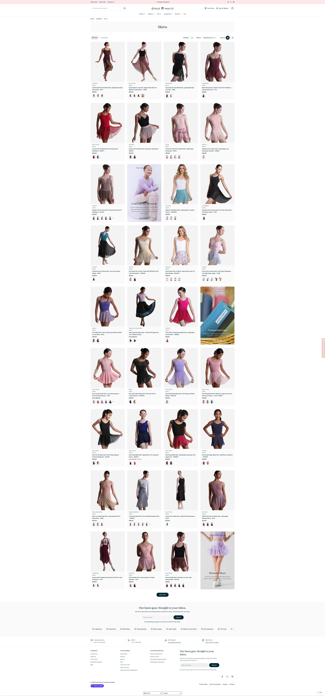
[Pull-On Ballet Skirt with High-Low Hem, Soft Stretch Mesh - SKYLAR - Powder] (171, 585)
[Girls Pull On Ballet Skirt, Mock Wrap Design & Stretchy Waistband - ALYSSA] (108, 429)
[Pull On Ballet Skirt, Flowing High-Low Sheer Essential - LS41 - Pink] (130, 585)
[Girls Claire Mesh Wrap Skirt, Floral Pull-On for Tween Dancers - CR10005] (144, 368)
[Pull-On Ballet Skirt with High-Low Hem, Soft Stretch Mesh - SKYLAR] (181, 551)
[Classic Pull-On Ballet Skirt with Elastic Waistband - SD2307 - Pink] (130, 157)
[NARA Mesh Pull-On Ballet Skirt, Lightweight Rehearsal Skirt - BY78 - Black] (212, 524)
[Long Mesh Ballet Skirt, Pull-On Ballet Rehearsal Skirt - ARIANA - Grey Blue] (130, 524)
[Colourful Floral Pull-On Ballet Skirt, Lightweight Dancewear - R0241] (181, 123)
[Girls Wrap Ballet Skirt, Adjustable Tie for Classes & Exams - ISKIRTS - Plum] (134, 463)
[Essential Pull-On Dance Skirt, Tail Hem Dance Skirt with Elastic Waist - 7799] (217, 184)
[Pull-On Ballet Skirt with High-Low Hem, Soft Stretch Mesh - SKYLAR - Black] (183, 585)
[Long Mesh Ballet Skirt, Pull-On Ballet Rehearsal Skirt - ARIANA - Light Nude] (138, 524)
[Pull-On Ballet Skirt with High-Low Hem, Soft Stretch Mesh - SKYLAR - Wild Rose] (167, 585)
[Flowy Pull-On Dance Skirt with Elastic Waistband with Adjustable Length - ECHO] (217, 245)
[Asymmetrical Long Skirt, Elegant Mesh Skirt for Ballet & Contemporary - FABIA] (144, 62)
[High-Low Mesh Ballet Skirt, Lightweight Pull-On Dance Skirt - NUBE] (108, 490)
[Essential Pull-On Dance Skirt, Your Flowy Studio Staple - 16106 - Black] (94, 279)
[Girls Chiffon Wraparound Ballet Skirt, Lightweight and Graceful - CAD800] (181, 306)
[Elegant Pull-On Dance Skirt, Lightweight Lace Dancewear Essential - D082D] (217, 123)
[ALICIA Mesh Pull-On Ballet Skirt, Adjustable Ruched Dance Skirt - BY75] (108, 62)
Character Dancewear (135, 328)
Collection (99, 19)
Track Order (102, 2)
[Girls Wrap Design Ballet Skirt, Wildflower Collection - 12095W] (217, 429)
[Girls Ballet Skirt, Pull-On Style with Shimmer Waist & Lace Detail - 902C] (108, 306)
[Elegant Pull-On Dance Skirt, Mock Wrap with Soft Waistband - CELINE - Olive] (106, 218)
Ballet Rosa (132, 83)
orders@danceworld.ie (174, 642)
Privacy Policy (203, 684)
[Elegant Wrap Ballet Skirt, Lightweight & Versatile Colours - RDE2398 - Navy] (175, 218)
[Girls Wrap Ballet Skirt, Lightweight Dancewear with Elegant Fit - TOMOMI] (181, 429)
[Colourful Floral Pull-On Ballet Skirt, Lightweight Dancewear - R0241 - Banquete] (179, 157)
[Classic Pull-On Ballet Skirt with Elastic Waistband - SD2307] (144, 123)
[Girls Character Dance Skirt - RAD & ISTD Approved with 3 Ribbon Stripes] (144, 306)
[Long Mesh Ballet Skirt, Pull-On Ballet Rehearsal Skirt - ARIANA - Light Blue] (134, 524)
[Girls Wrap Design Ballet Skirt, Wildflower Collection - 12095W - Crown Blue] (203, 463)
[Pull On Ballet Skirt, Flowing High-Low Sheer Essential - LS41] (144, 551)
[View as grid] (228, 38)
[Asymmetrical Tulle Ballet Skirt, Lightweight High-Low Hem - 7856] (181, 62)
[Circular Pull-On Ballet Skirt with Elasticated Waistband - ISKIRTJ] (108, 123)
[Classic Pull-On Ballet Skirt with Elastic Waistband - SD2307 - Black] (134, 157)
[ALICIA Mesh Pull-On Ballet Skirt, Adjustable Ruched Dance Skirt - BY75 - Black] (102, 95)
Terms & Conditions (215, 684)
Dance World (98, 682)
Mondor (94, 267)
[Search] (125, 8)
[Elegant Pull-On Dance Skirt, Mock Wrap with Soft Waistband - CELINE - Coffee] (94, 218)
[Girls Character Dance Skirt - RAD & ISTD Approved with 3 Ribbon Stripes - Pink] (134, 340)
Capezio (131, 267)
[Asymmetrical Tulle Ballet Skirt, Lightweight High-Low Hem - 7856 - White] (171, 95)
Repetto (204, 144)
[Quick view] (122, 45)
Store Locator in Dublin (212, 642)
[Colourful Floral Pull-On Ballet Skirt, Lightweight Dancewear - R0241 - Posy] (175, 157)
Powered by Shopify (109, 682)
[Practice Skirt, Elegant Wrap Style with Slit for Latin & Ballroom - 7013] (108, 551)
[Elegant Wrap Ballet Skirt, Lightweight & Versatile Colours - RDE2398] (181, 184)
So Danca (95, 83)
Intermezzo (168, 83)
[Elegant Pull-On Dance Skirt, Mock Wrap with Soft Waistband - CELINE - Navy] (98, 218)
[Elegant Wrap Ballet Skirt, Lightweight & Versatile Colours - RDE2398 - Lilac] (171, 218)
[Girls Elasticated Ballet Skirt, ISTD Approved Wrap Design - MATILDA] (181, 368)
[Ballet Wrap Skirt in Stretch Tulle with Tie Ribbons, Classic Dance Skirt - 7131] (217, 62)
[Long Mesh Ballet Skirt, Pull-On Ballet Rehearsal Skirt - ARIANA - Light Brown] (147, 524)
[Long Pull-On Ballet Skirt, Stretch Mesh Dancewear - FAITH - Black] (167, 524)
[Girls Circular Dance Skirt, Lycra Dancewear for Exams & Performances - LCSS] (108, 368)
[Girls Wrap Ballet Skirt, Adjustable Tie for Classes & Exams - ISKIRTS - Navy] (130, 463)
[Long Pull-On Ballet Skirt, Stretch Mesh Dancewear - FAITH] (181, 490)
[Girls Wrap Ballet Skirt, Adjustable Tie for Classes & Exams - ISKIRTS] (144, 429)
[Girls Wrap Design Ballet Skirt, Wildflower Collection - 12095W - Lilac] (208, 463)
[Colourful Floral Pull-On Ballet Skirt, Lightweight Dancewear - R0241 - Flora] (171, 157)
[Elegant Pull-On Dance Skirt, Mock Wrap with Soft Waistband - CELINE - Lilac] (102, 218)
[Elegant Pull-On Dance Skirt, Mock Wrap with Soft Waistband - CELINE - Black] (110, 218)
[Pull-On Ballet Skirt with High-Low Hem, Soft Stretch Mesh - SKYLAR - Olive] (179, 585)
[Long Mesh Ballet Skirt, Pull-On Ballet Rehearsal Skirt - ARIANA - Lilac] (142, 524)
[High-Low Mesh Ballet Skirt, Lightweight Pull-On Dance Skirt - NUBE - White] (98, 524)
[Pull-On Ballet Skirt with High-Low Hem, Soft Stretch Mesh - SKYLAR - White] (175, 585)
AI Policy (231, 684)
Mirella (94, 328)
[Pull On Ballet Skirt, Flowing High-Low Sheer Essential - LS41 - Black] (134, 585)
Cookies (225, 684)
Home (92, 19)
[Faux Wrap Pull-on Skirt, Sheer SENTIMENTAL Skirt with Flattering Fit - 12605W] (144, 245)
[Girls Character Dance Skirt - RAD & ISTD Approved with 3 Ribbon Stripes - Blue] (130, 340)
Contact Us (110, 2)
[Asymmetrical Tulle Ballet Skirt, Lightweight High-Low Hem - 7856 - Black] (167, 95)
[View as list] (232, 38)
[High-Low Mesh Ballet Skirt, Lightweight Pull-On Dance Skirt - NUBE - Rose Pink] (102, 524)
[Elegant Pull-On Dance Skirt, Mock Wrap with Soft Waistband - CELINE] (108, 184)
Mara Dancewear (97, 512)
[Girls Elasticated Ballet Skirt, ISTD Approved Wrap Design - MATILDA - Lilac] (167, 401)
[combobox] (109, 8)
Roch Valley (95, 144)
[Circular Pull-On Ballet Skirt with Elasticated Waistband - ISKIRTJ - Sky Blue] (98, 157)
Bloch (167, 144)
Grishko (94, 205)
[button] (323, 348)
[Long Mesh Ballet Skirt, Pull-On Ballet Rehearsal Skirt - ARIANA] (144, 490)
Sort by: (198, 37)
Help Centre (94, 2)
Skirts (94, 85)
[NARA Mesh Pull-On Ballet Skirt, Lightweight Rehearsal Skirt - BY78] (217, 490)
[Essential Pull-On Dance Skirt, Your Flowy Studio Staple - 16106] (108, 245)
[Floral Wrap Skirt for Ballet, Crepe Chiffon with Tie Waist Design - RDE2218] (181, 245)
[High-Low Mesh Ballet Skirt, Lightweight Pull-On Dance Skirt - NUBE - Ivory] (94, 524)
